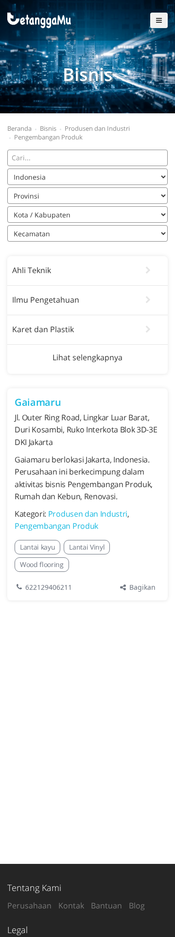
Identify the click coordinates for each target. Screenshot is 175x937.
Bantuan (106, 905)
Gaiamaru (38, 402)
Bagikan (141, 587)
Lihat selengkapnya (87, 357)
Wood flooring (42, 564)
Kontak (71, 905)
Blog (137, 905)
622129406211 (49, 587)
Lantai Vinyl (87, 547)
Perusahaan (29, 905)
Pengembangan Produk (56, 526)
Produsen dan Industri (87, 513)
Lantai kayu (37, 547)
